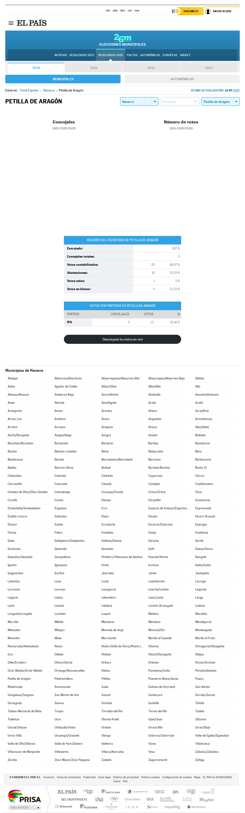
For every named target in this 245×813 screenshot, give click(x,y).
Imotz (105, 565)
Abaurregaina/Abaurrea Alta (120, 378)
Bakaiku (200, 435)
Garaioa (153, 540)
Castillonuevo (204, 484)
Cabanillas (15, 476)
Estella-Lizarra (17, 516)
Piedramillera (64, 678)
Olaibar (106, 654)
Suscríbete (191, 11)
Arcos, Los (15, 419)
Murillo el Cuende (160, 638)
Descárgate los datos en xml (123, 339)
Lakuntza (14, 581)
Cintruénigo (62, 492)
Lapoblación (156, 581)
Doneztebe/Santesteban (24, 508)
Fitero (58, 532)
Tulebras (13, 719)
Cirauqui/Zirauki (112, 492)
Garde (199, 540)
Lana (58, 581)
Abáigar (13, 378)
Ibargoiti (200, 557)
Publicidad (89, 777)
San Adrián (202, 687)
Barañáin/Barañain (20, 443)
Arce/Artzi (202, 411)
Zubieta (106, 760)
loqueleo (173, 806)
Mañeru (153, 614)
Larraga (200, 581)
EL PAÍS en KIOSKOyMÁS (217, 777)
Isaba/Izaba (203, 565)
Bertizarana (203, 459)
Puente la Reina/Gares (163, 678)
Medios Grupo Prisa (24, 807)
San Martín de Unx (67, 695)
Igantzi (12, 565)
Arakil (199, 402)
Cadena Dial (150, 799)
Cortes (59, 500)
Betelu (12, 467)
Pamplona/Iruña (159, 670)
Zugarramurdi (157, 760)
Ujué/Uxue (155, 719)
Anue (11, 402)
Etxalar (153, 516)
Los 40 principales (90, 792)
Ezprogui (201, 524)
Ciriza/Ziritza (157, 492)
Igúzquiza (61, 565)
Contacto (49, 777)
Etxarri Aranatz (205, 516)
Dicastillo (154, 500)
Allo (197, 386)
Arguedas (154, 419)
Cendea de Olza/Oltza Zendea (28, 492)
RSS (125, 781)
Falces (12, 532)
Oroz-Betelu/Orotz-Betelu (25, 670)
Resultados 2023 (82, 55)
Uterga (106, 735)
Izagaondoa (15, 573)
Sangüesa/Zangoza (21, 695)
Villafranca (202, 743)
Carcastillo (15, 484)
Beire (105, 451)
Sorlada (106, 703)
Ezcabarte (108, 524)
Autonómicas (182, 79)
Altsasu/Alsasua (18, 394)
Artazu (152, 427)
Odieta (59, 654)
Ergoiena (61, 508)
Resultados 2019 (110, 55)
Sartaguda (15, 703)
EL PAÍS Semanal (167, 799)
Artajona (107, 427)
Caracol (206, 792)
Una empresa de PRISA (24, 796)
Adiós (11, 386)
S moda (152, 806)
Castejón (154, 484)
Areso (105, 419)
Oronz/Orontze (205, 662)
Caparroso (155, 476)
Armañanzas (203, 419)
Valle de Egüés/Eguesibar (212, 735)
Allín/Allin (154, 386)
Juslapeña (202, 573)
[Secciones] (11, 23)
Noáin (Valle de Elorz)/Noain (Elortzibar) (122, 646)
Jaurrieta (107, 573)
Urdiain (106, 727)
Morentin (14, 638)
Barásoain (61, 443)
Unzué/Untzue (17, 727)
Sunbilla (153, 703)
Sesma (59, 703)
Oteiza (105, 670)
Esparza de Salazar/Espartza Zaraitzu (169, 508)
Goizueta (107, 549)
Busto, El (201, 467)
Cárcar (200, 476)
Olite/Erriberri (17, 662)
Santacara (155, 695)
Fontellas (107, 532)
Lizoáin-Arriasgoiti (160, 605)
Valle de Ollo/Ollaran (21, 743)
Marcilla (13, 622)
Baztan (12, 451)
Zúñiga (199, 760)
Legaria (13, 597)
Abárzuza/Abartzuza (68, 378)
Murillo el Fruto (205, 638)
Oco (10, 654)
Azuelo (152, 435)
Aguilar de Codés (66, 386)
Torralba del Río (112, 711)
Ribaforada (15, 687)
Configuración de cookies (177, 777)
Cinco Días (132, 799)
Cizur (198, 492)
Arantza (106, 411)
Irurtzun (153, 565)
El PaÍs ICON (131, 806)
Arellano (60, 419)
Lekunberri (108, 597)
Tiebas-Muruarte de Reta (24, 711)
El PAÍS (66, 792)
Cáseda (106, 484)
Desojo (106, 500)
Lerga (199, 597)
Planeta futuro (185, 799)
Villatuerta (61, 752)
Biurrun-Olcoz (64, 467)
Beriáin (59, 459)
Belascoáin (155, 451)
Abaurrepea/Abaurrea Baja (166, 378)
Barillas (153, 443)
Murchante (108, 638)
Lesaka (59, 605)
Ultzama (200, 719)
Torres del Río (157, 711)
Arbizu (152, 411)
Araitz (152, 402)
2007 (209, 68)
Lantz (105, 581)
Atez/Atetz (202, 427)
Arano (59, 411)
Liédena (106, 605)
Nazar (59, 646)
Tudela (199, 711)
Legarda (200, 589)
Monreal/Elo (156, 630)
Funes (152, 532)
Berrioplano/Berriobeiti (117, 459)
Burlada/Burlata (159, 467)
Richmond (63, 806)
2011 (151, 68)
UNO (100, 799)
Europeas (170, 55)
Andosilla (154, 394)
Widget (185, 55)
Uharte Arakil (110, 719)
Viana (152, 743)
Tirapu (59, 711)
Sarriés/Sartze (205, 695)
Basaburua (202, 443)
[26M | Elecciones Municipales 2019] (123, 40)
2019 (36, 68)
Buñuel (106, 467)
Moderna (87, 806)
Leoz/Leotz (155, 597)
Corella (12, 500)
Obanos (153, 646)
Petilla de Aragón (19, 678)
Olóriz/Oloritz (63, 662)
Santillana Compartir (138, 792)
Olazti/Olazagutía (160, 654)
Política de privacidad (126, 777)
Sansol (106, 695)
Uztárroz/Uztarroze (161, 735)
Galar (11, 540)
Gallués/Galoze (111, 540)
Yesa (151, 752)
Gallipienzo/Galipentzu (69, 540)
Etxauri (12, 524)
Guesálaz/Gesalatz (20, 557)
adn (189, 792)
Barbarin (107, 443)
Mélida (59, 622)
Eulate (59, 524)
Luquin (106, 614)
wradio (113, 799)
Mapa (197, 777)
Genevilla (61, 549)
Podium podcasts (111, 806)
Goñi (151, 549)
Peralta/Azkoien (206, 670)
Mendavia (107, 622)
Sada (104, 687)
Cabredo (60, 476)
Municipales (63, 79)
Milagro (60, 630)
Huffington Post (73, 799)
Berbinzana (15, 459)
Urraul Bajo (202, 727)
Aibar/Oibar (109, 386)
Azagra (106, 435)
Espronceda (203, 508)
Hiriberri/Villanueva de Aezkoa (122, 557)
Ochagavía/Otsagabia (209, 646)
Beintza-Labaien (66, 451)
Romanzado (63, 687)
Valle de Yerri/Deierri (69, 743)
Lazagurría (108, 589)
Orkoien (153, 662)
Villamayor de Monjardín (24, 752)
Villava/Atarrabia (112, 752)
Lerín (11, 605)
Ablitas (199, 378)
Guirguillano (63, 557)
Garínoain (14, 549)
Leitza (59, 597)
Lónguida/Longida (20, 614)
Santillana (112, 792)
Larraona (14, 589)
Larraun (60, 589)
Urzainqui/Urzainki (67, 735)
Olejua (199, 654)
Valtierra (107, 743)
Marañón (201, 614)
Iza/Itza (59, 573)
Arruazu (60, 427)
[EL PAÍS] (32, 23)
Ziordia (12, 760)
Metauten (14, 630)
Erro (104, 508)
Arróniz (12, 427)
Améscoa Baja (64, 394)
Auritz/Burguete (18, 435)
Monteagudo (203, 630)
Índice (117, 781)
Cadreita (107, 476)
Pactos (132, 55)
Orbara (106, 662)
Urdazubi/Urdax (65, 727)
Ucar (58, 719)
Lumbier (60, 614)
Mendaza (154, 622)
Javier (152, 573)
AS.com (173, 792)
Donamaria (202, 500)
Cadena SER (158, 792)
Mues (58, 638)
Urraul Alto (155, 727)
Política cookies (150, 777)
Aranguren (15, 411)
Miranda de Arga (112, 630)
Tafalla (199, 703)
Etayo (105, 516)
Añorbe (59, 402)
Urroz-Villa (15, 735)
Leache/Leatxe (158, 589)
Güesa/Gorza (204, 549)
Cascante (61, 484)
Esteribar (61, 516)
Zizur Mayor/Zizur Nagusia (72, 760)
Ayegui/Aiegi (63, 435)
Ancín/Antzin (109, 394)
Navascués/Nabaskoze (23, 646)
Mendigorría (203, 622)
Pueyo (199, 678)
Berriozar (154, 459)
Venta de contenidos (69, 777)
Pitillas (105, 678)
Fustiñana (201, 532)
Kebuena (202, 799)
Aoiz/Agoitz (109, 402)
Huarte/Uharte (158, 557)
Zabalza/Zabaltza (206, 752)
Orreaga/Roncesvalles (70, 670)
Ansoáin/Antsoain (207, 394)
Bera (198, 451)
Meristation (195, 806)
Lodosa (200, 605)
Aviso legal (104, 777)
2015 (94, 68)
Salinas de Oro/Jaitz (161, 687)
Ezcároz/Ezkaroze (160, 524)
